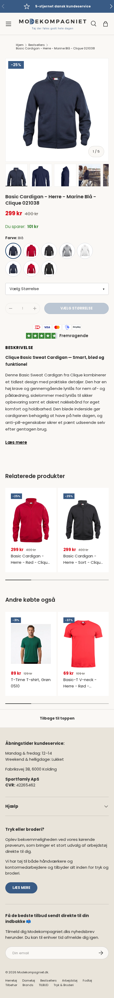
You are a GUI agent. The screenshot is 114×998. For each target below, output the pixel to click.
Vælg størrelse (76, 308)
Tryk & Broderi (64, 985)
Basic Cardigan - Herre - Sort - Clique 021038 (83, 562)
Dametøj (28, 980)
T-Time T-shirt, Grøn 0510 (31, 683)
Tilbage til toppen (57, 718)
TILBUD (43, 985)
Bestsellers (36, 45)
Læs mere (16, 442)
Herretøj (11, 980)
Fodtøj (87, 980)
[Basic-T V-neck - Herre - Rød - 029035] (83, 644)
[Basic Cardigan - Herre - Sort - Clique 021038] (83, 520)
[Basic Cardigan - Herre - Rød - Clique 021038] (31, 520)
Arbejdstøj (69, 980)
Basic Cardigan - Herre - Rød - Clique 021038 (30, 562)
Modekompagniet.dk (32, 972)
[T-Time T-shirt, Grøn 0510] (31, 644)
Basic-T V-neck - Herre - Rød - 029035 (80, 686)
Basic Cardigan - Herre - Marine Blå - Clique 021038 (55, 48)
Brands (28, 985)
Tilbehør (11, 985)
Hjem (20, 45)
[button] (105, 24)
